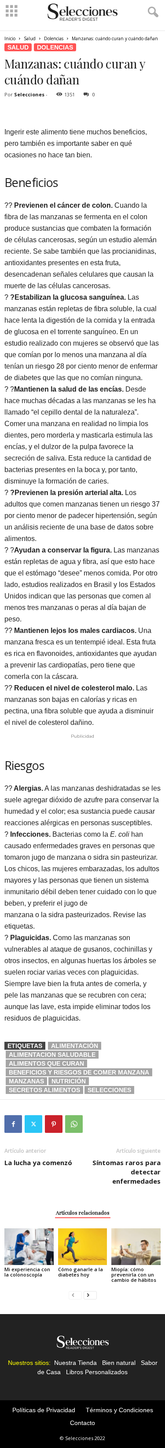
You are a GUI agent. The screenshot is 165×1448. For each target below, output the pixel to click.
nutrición (68, 1081)
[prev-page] (75, 1294)
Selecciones (29, 94)
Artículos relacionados (83, 1212)
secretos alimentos (44, 1090)
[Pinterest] (53, 1124)
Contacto (82, 1422)
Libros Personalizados (97, 1372)
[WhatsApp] (74, 1124)
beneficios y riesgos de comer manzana (79, 1072)
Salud (30, 38)
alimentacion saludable (52, 1054)
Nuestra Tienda (75, 1362)
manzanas (26, 1081)
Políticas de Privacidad (43, 1410)
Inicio (9, 38)
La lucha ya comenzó (38, 1162)
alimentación (74, 1045)
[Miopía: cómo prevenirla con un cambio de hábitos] (136, 1246)
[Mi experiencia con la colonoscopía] (29, 1246)
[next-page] (90, 1294)
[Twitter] (33, 1124)
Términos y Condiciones (119, 1410)
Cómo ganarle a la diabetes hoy (80, 1272)
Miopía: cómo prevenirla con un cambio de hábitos (133, 1274)
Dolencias (53, 38)
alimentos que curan (46, 1063)
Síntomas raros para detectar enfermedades (126, 1171)
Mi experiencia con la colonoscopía (27, 1272)
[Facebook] (13, 1124)
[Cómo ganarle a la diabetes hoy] (82, 1246)
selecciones (109, 1090)
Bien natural (119, 1362)
